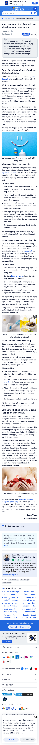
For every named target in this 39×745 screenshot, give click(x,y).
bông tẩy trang (17, 276)
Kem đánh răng (13, 580)
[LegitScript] (12, 699)
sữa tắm (7, 382)
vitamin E (28, 251)
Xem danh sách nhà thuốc (19, 627)
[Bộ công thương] (7, 694)
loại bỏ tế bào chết (9, 173)
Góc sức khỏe (9, 18)
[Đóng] (2, 3)
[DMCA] (23, 694)
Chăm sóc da (6, 582)
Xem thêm (8, 545)
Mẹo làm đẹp (25, 580)
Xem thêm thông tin (9, 575)
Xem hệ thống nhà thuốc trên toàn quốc (19, 623)
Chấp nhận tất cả (28, 739)
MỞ (34, 3)
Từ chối (11, 739)
